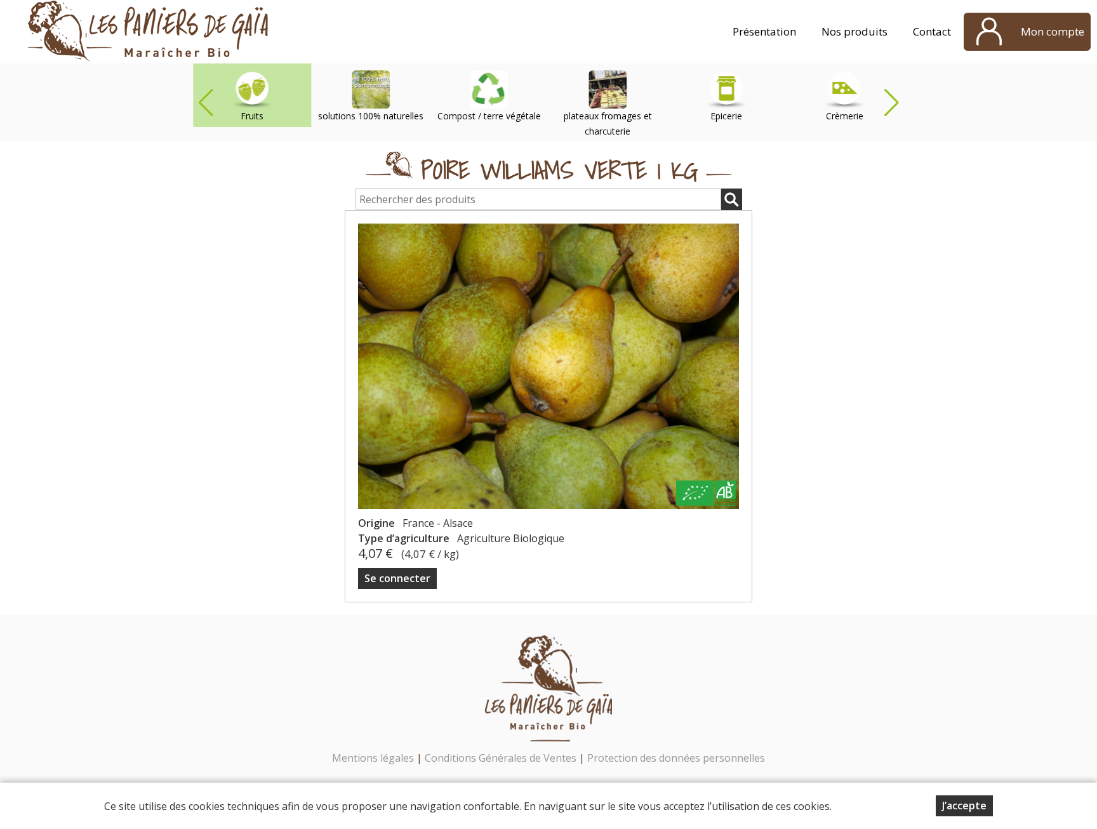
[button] (891, 102)
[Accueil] (148, 31)
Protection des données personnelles (676, 758)
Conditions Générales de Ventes (502, 758)
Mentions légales (373, 758)
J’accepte (964, 805)
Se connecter (397, 578)
